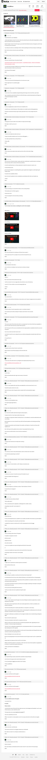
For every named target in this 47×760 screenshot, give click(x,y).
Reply (6, 51)
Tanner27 (22, 380)
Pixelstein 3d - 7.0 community (10, 75)
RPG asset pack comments (9, 669)
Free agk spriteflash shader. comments (11, 292)
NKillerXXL (25, 436)
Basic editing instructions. (37, 201)
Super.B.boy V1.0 (20, 26)
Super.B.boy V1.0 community (9, 343)
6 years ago (9, 346)
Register (43, 1)
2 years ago (9, 35)
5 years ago (9, 262)
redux (21, 272)
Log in (38, 1)
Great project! (31, 116)
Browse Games (13, 1)
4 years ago (9, 119)
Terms (27, 756)
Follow (37, 10)
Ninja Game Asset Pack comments (10, 681)
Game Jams (19, 1)
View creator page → (23, 10)
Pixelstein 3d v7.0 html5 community (11, 272)
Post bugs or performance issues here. (27, 343)
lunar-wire (23, 292)
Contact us (32, 754)
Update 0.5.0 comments (9, 183)
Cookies (36, 756)
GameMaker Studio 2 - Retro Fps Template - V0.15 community (15, 55)
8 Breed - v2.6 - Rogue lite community (11, 380)
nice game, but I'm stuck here (28, 272)
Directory (23, 756)
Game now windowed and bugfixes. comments (12, 436)
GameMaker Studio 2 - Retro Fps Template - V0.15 (15, 26)
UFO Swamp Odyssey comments (10, 368)
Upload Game (27, 1)
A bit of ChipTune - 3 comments (10, 355)
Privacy (31, 756)
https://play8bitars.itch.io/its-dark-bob (12, 676)
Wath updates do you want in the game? (31, 380)
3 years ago (9, 58)
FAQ (23, 754)
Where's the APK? (21, 75)
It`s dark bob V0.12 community (10, 694)
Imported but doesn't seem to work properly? (36, 146)
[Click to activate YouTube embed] (12, 216)
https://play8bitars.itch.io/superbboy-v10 (13, 362)
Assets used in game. (25, 694)
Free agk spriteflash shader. (35, 26)
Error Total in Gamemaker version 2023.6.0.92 (37, 55)
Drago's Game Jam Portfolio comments (11, 247)
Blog (27, 754)
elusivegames (31, 129)
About (19, 754)
